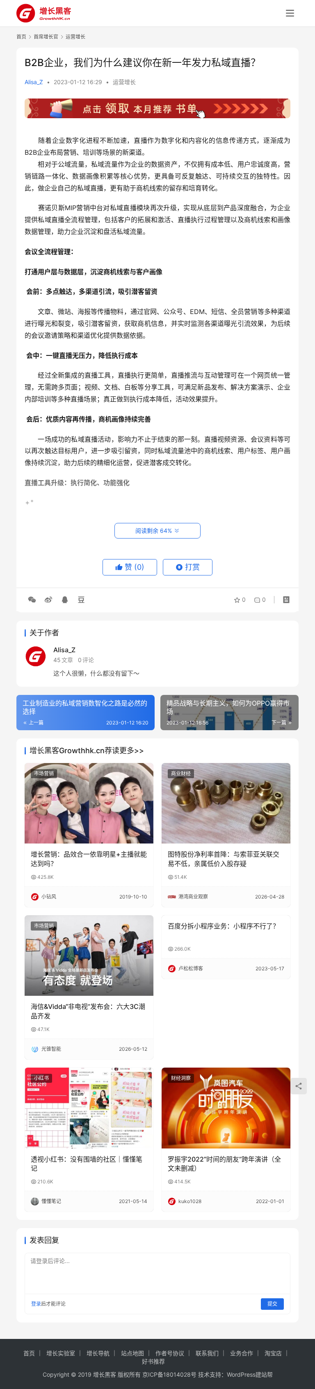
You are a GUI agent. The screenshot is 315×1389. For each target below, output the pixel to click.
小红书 (41, 1078)
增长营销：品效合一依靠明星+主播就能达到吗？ (89, 858)
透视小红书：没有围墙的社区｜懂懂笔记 (86, 1163)
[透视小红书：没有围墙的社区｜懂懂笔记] (89, 1108)
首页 (21, 37)
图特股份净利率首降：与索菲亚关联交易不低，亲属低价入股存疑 (223, 858)
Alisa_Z (34, 81)
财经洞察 (181, 1078)
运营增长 (124, 81)
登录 (36, 1304)
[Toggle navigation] (290, 13)
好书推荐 (153, 1361)
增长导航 (98, 1353)
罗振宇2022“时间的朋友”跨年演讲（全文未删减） (224, 1163)
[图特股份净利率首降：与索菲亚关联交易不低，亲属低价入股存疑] (226, 803)
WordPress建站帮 (250, 1374)
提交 (272, 1304)
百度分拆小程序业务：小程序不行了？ (223, 926)
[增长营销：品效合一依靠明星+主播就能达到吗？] (89, 803)
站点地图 (132, 1353)
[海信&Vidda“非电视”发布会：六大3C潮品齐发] (89, 955)
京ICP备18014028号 (169, 1374)
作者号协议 (169, 1353)
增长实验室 (60, 1353)
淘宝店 (273, 1353)
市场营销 (44, 773)
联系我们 (207, 1353)
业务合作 (241, 1353)
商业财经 (181, 773)
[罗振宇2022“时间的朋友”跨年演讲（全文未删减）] (226, 1108)
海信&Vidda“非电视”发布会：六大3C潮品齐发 (88, 1011)
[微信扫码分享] (32, 599)
